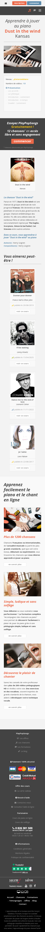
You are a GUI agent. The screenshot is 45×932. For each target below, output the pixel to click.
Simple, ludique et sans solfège (20, 603)
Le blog (23, 751)
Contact (22, 904)
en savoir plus (15, 564)
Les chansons (24, 742)
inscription (19, 3)
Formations (32, 897)
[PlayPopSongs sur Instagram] (30, 886)
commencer (22, 141)
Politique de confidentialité (22, 857)
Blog (34, 900)
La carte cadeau (24, 791)
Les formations (23, 747)
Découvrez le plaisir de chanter (19, 674)
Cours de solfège (22, 822)
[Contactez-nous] (6, 3)
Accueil (10, 897)
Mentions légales (22, 853)
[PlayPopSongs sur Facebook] (34, 886)
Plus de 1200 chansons (19, 537)
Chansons (20, 897)
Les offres (23, 738)
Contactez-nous (24, 802)
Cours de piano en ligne (22, 818)
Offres (27, 900)
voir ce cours (22, 311)
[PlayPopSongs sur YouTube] (25, 886)
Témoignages (15, 900)
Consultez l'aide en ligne (23, 807)
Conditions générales (23, 848)
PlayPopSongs (6, 10)
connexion (34, 3)
